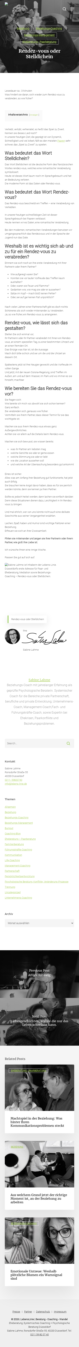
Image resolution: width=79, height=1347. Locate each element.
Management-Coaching (17, 865)
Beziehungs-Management (39, 35)
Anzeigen (34, 115)
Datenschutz (43, 1311)
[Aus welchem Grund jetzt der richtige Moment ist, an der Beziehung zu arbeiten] (39, 1175)
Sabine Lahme (39, 680)
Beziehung (23, 28)
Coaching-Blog (13, 833)
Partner (28, 1311)
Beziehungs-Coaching (49, 28)
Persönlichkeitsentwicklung (20, 876)
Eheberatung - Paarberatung (39, 41)
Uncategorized (13, 892)
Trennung (10, 887)
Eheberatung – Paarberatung (20, 838)
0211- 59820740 (13, 779)
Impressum (60, 1311)
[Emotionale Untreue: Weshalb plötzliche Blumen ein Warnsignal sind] (39, 1251)
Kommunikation (13, 854)
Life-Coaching (12, 860)
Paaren (61, 140)
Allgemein (10, 806)
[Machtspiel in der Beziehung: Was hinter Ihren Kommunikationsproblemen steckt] (39, 1099)
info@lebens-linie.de (16, 783)
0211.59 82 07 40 (39, 1334)
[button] (72, 9)
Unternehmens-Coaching (18, 897)
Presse (16, 1311)
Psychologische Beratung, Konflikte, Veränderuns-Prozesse (36, 881)
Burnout (9, 828)
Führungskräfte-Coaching (18, 849)
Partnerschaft (12, 871)
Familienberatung (14, 844)
